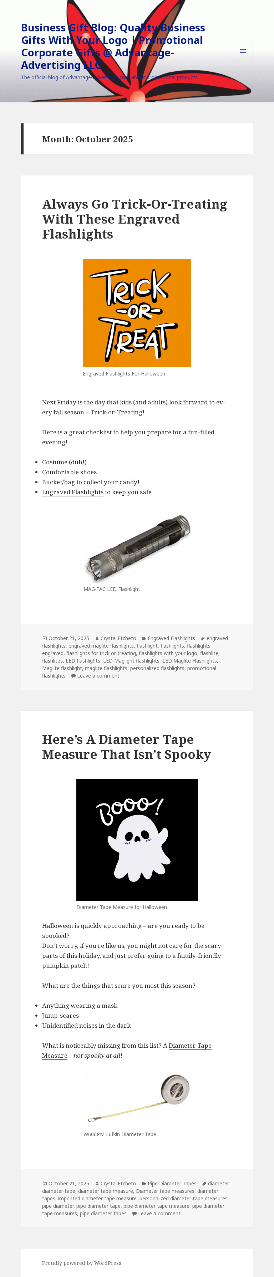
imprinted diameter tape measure (97, 1198)
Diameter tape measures (165, 1190)
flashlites (52, 660)
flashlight (147, 645)
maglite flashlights (106, 668)
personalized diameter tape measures (183, 1198)
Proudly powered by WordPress (81, 1263)
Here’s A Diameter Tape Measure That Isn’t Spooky (126, 746)
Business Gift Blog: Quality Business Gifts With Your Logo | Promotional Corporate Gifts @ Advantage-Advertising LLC (113, 46)
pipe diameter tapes (103, 1213)
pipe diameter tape (98, 1205)
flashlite (209, 653)
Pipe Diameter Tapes (172, 1183)
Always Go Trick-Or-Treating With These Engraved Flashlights (134, 218)
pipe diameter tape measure (156, 1205)
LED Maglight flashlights (131, 660)
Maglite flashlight (62, 668)
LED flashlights (83, 660)
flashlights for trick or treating (101, 653)
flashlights (172, 645)
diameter (218, 1183)
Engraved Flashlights (72, 492)
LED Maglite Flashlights (189, 660)
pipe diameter (57, 1205)
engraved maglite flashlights (101, 645)
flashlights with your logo (168, 653)
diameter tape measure (105, 1190)
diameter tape (58, 1190)
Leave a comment (98, 675)
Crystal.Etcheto (118, 638)
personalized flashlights (157, 668)
